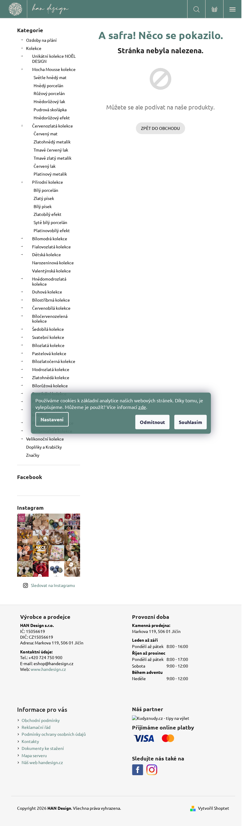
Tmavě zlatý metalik (52, 158)
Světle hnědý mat (50, 77)
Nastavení (52, 419)
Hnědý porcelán (48, 85)
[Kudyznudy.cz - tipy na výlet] (160, 718)
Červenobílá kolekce (51, 308)
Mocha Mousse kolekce (54, 69)
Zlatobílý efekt (48, 214)
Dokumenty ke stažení (43, 748)
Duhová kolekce (47, 291)
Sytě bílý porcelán (50, 222)
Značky (32, 455)
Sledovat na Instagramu (53, 585)
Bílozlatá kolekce (48, 345)
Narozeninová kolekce (53, 262)
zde (142, 407)
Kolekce (33, 48)
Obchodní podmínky (41, 720)
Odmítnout (152, 422)
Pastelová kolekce (49, 353)
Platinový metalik (50, 174)
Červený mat (46, 133)
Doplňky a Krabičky (44, 447)
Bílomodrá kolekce (49, 238)
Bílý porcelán (46, 190)
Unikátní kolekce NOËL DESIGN (54, 58)
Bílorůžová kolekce (50, 385)
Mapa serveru (34, 755)
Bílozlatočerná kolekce (53, 361)
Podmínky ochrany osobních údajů (54, 734)
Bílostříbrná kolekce (51, 299)
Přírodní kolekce (47, 182)
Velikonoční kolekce (45, 438)
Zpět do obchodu (160, 128)
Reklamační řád (36, 727)
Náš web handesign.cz (42, 762)
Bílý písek (43, 206)
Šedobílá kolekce (48, 329)
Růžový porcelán (49, 93)
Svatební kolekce (48, 337)
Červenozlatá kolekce (52, 125)
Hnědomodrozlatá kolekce (49, 281)
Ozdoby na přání (41, 40)
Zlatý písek (44, 198)
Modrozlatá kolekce (50, 369)
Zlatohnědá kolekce (50, 377)
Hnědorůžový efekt (52, 117)
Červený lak (45, 166)
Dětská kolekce (46, 254)
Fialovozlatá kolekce (51, 246)
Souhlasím (190, 422)
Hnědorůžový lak (49, 101)
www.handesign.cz (48, 669)
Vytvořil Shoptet (213, 808)
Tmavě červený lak (51, 149)
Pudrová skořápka (50, 109)
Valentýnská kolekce (51, 270)
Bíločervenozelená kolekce (50, 318)
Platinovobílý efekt (52, 230)
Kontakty (30, 741)
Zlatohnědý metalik (52, 141)
